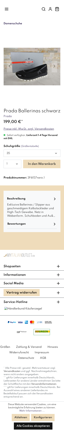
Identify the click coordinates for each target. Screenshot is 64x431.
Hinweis (52, 347)
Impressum (42, 352)
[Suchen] (43, 9)
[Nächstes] (54, 66)
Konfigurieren (43, 417)
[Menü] (6, 9)
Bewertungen (16, 224)
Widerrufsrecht (19, 352)
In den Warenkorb (42, 164)
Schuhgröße (21, 146)
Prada (8, 116)
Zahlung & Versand (29, 347)
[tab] (32, 207)
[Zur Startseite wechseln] (19, 255)
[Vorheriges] (9, 66)
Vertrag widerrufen (21, 292)
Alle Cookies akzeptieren (33, 426)
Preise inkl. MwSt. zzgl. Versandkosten (29, 129)
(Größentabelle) (30, 146)
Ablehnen (20, 417)
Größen (5, 347)
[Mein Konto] (50, 9)
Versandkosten (12, 371)
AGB (43, 358)
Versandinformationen (43, 384)
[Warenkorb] (57, 9)
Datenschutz (26, 358)
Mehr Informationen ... (32, 411)
